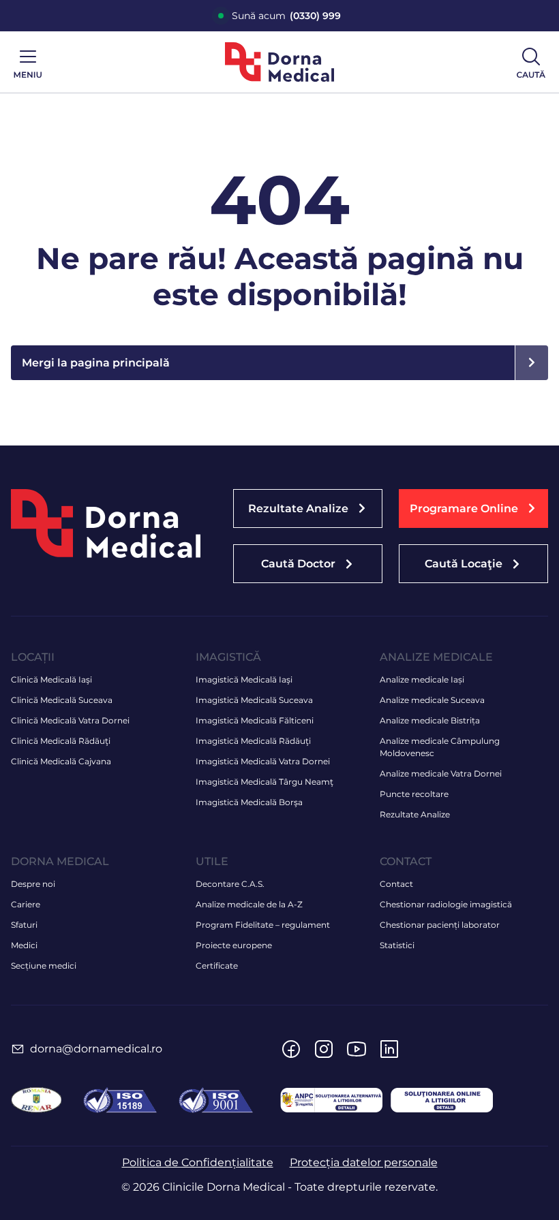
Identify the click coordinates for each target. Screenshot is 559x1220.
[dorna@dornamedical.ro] (18, 1049)
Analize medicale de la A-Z (249, 904)
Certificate (217, 965)
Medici (24, 945)
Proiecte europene (234, 945)
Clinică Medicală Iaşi (51, 679)
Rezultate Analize (415, 814)
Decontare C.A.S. (230, 884)
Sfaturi (24, 925)
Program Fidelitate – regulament (263, 925)
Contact (396, 884)
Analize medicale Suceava (432, 700)
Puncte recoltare (414, 794)
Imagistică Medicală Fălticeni (255, 720)
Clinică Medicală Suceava (61, 700)
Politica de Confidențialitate (197, 1162)
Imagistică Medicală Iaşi (244, 679)
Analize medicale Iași (422, 679)
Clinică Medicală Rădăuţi (60, 741)
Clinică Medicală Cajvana (61, 761)
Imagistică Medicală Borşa (249, 802)
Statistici (397, 945)
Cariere (25, 904)
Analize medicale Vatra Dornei (441, 773)
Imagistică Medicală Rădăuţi (253, 741)
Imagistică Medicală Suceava (254, 700)
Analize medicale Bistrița (430, 720)
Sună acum (286, 16)
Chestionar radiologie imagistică (446, 904)
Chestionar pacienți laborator (440, 925)
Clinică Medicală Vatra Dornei (70, 720)
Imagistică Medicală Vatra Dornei (263, 761)
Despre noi (33, 884)
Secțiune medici (43, 965)
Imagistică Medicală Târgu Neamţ (264, 782)
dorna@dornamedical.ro (96, 1048)
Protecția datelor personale (364, 1162)
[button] (473, 508)
